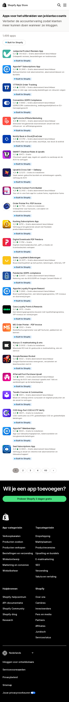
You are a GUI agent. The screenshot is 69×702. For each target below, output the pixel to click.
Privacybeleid (10, 677)
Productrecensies (45, 547)
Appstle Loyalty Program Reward (28, 288)
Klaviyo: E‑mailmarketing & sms (28, 342)
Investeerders (43, 608)
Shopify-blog (10, 614)
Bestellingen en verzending (18, 553)
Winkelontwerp (11, 559)
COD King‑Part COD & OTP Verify (28, 410)
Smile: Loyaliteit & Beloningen (26, 257)
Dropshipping (42, 536)
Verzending (41, 570)
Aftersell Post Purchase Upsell (27, 374)
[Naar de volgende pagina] (53, 470)
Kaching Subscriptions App (26, 221)
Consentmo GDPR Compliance (27, 100)
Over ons (40, 597)
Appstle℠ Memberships (24, 428)
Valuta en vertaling (45, 576)
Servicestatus (43, 637)
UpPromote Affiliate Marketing (27, 118)
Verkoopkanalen (11, 536)
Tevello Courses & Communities (28, 392)
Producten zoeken (13, 541)
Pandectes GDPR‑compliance (27, 273)
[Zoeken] (59, 5)
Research (8, 620)
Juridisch (40, 631)
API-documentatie (13, 602)
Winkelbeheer (10, 570)
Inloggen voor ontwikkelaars (18, 662)
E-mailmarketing (44, 559)
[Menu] (64, 5)
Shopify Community (13, 608)
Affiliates (40, 626)
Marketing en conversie (16, 565)
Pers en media (43, 614)
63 (45, 470)
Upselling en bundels (47, 553)
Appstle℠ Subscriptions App (26, 66)
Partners (40, 620)
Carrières (40, 602)
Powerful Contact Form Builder (27, 188)
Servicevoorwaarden (14, 669)
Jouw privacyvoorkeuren (16, 692)
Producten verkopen (14, 547)
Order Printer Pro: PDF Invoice (27, 203)
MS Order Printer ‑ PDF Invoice (27, 324)
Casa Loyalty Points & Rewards (27, 306)
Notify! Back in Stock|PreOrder (27, 136)
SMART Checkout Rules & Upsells (29, 152)
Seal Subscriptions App (24, 446)
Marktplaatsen (43, 541)
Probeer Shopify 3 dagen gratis (34, 498)
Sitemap (7, 685)
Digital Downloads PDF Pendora (28, 239)
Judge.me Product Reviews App (28, 51)
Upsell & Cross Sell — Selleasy (27, 170)
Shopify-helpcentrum (14, 597)
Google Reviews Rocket (24, 356)
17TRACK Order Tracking (25, 84)
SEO (37, 565)
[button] (34, 56)
